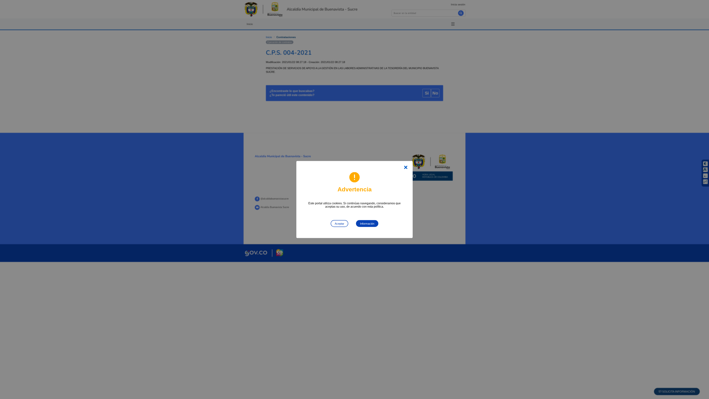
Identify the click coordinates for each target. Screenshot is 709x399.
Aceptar (339, 223)
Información (367, 223)
